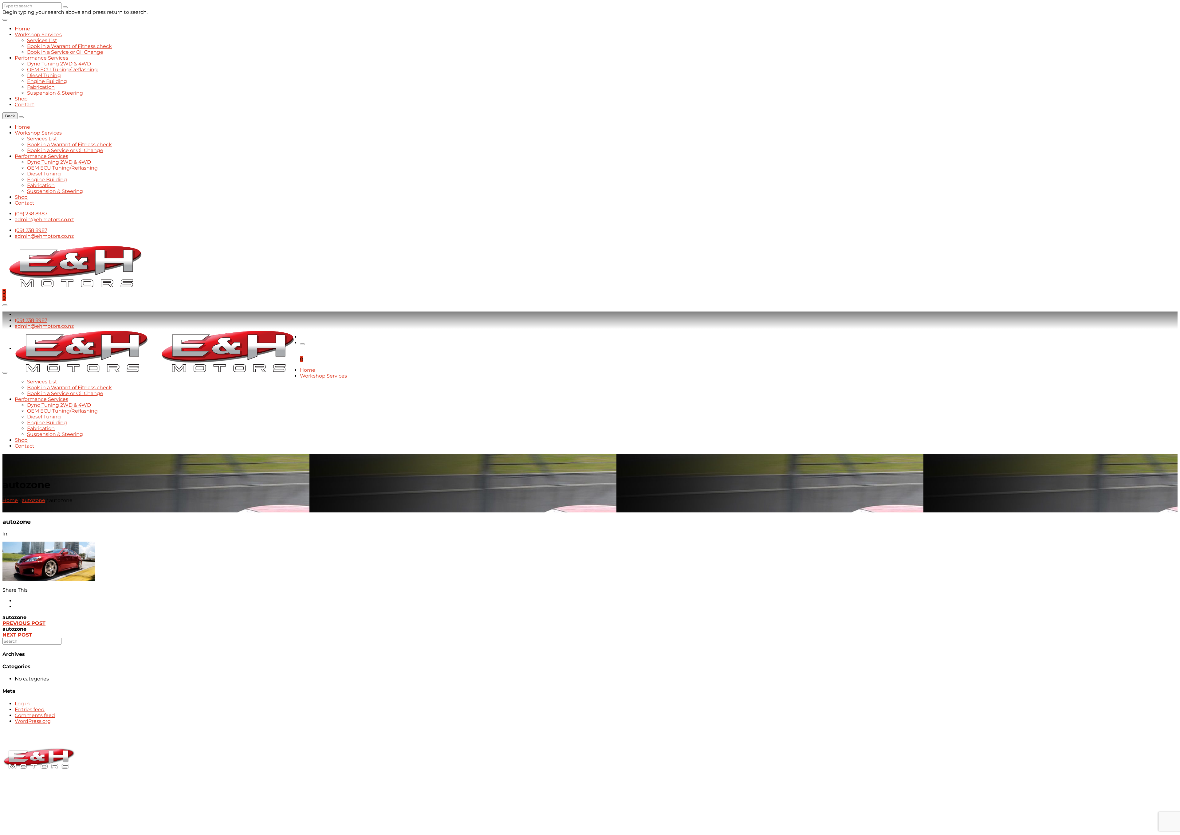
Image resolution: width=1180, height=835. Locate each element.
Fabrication (41, 87)
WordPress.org (33, 721)
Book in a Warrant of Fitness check (69, 46)
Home (22, 29)
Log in (22, 704)
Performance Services (41, 58)
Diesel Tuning (44, 75)
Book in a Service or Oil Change (65, 52)
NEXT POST (17, 635)
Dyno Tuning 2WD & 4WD (59, 64)
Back (10, 115)
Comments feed (35, 715)
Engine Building (47, 81)
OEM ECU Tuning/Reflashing (62, 70)
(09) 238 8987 (31, 214)
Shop (21, 99)
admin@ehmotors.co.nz (44, 219)
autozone (33, 500)
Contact (24, 105)
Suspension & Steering (55, 93)
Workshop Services (38, 34)
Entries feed (30, 709)
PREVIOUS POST (23, 623)
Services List (42, 40)
